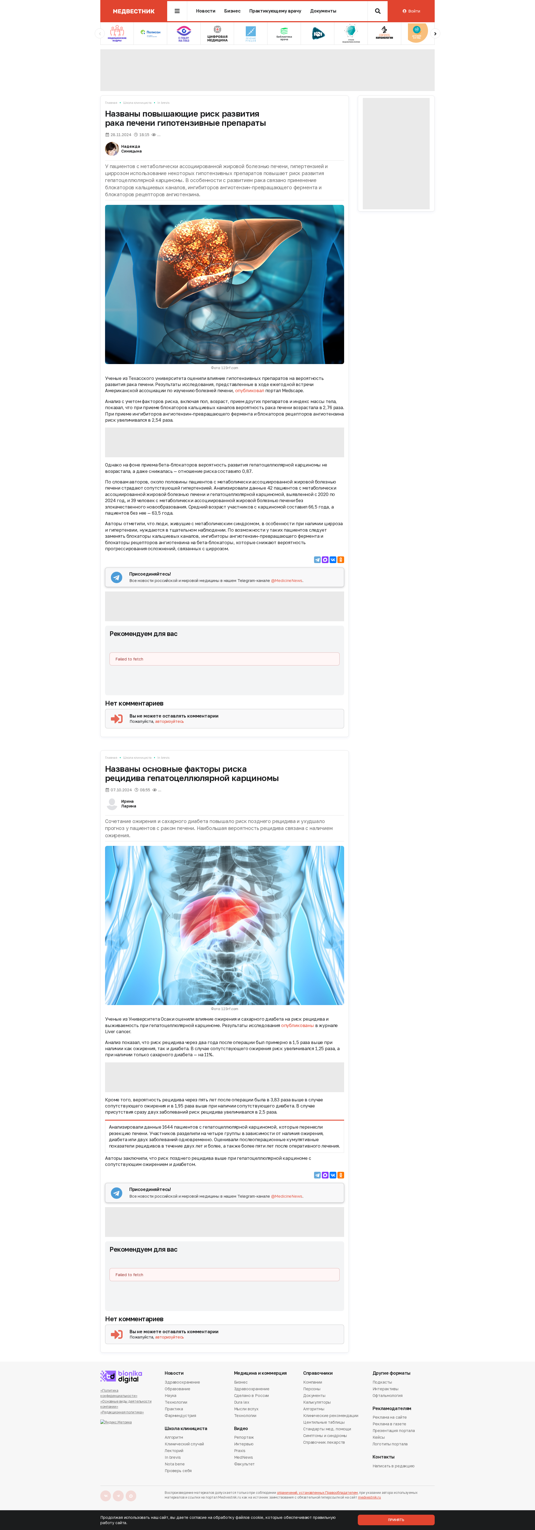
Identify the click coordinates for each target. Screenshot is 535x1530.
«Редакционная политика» (122, 1412)
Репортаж (244, 1438)
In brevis (163, 102)
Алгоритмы (313, 1408)
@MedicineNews (286, 580)
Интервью (244, 1443)
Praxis (239, 1450)
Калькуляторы (317, 1402)
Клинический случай (184, 1443)
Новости (205, 11)
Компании (312, 1382)
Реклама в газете (390, 1423)
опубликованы (297, 1025)
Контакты (384, 1457)
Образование (177, 1388)
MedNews (243, 1457)
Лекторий (174, 1450)
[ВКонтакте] (333, 559)
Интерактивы (385, 1388)
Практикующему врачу (275, 11)
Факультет (244, 1464)
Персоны (311, 1388)
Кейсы (379, 1437)
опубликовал (249, 390)
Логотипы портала (390, 1443)
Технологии (176, 1402)
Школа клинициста (137, 102)
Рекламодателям (392, 1408)
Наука (170, 1395)
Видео (241, 1428)
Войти (414, 11)
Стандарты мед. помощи (327, 1428)
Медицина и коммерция (260, 1373)
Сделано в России (251, 1395)
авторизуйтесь (169, 721)
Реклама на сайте (390, 1418)
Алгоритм (174, 1438)
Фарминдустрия (180, 1415)
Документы (323, 11)
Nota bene (175, 1464)
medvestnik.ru (369, 1497)
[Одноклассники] (340, 559)
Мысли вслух (246, 1408)
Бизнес (232, 11)
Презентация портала (394, 1430)
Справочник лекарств (324, 1442)
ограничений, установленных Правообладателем (317, 1492)
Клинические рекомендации (330, 1415)
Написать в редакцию (394, 1466)
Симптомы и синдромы (325, 1435)
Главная (111, 102)
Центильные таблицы (323, 1422)
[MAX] (325, 559)
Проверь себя (178, 1470)
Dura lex (241, 1402)
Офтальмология (388, 1395)
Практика (174, 1408)
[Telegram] (317, 559)
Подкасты (382, 1382)
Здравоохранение (182, 1382)
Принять (396, 1520)
